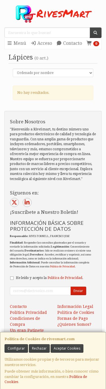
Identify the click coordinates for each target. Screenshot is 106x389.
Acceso (44, 43)
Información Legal (75, 306)
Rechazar (39, 348)
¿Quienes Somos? (74, 324)
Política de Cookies (75, 312)
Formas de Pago (72, 318)
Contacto (72, 43)
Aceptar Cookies (67, 348)
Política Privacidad (28, 312)
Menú (19, 43)
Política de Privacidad (62, 266)
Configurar (16, 348)
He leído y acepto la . (49, 278)
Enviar (78, 290)
